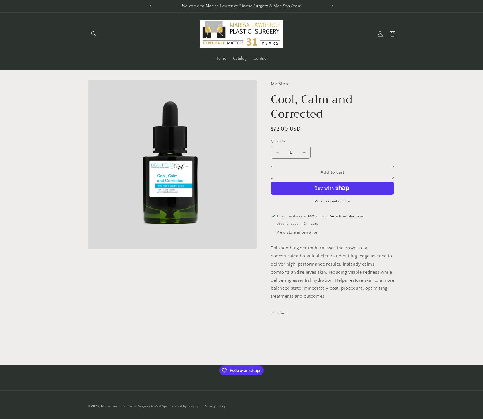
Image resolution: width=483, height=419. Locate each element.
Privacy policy (215, 406)
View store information (297, 232)
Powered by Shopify (184, 406)
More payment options (332, 201)
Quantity (278, 141)
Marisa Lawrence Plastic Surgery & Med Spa (134, 406)
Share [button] (282, 313)
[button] (94, 34)
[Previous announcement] (150, 6)
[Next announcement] (332, 6)
